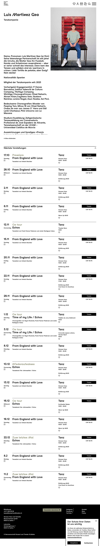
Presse (84, 513)
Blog (83, 511)
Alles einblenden (10, 138)
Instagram (69, 509)
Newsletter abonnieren (51, 510)
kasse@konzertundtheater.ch (13, 513)
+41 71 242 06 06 (9, 511)
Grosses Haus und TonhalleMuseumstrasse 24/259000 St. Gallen (12, 518)
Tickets (89, 155)
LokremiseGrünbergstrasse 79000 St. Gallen (9, 526)
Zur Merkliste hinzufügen (59, 163)
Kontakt (84, 509)
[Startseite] (6, 3)
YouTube (69, 513)
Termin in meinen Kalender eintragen (4, 160)
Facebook (69, 511)
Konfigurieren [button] (88, 543)
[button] (74, 4)
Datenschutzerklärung (74, 537)
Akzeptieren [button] (74, 543)
